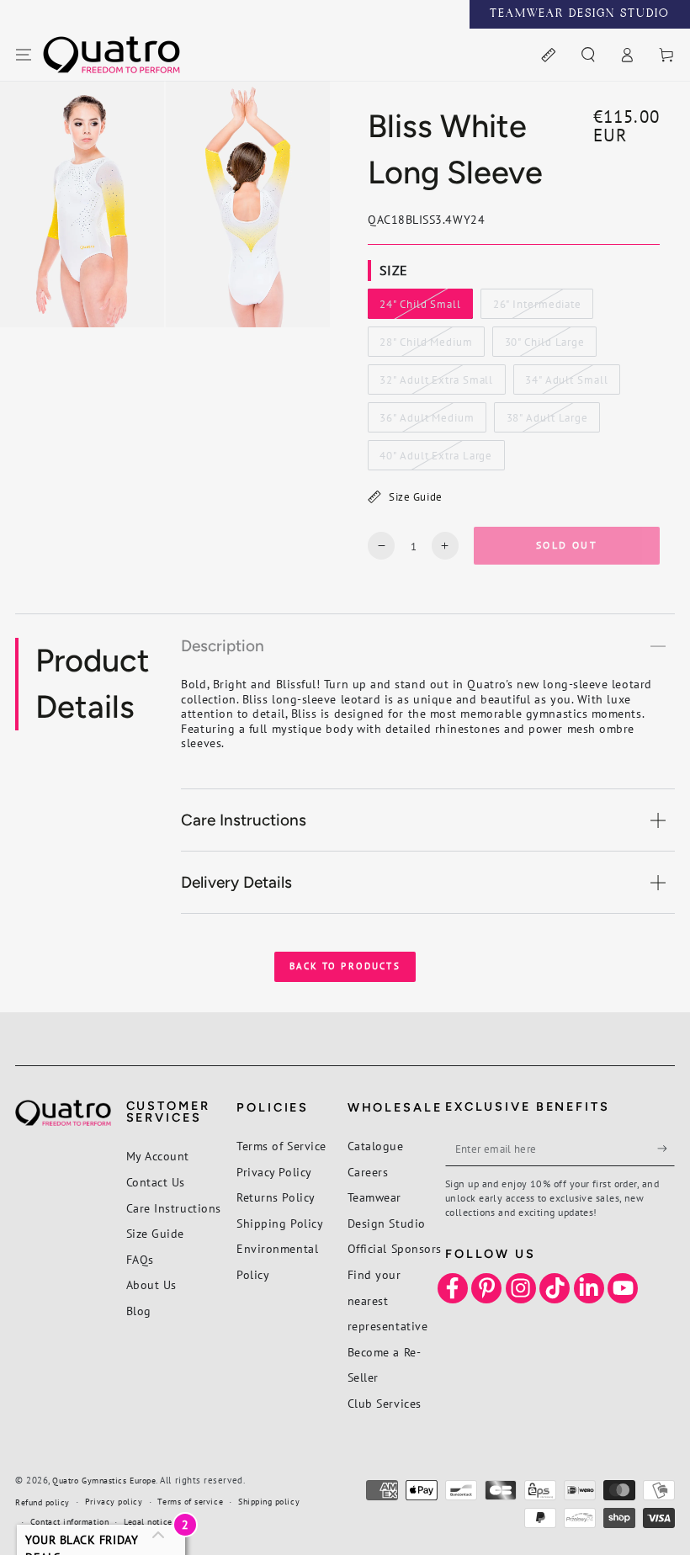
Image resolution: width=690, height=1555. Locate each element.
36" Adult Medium (427, 422)
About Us (151, 1284)
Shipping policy (269, 1501)
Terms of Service (281, 1146)
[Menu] (24, 55)
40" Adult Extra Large (436, 459)
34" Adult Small (566, 384)
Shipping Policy (279, 1223)
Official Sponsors (395, 1248)
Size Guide (415, 496)
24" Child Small (420, 308)
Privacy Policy (274, 1172)
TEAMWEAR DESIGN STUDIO (580, 14)
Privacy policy (114, 1501)
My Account (157, 1156)
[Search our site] (588, 55)
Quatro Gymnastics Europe (104, 1480)
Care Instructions (173, 1208)
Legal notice (148, 1521)
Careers (368, 1172)
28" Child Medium (426, 346)
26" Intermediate (536, 308)
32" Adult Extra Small (437, 384)
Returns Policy (276, 1197)
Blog (138, 1311)
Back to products (345, 966)
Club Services (385, 1403)
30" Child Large (544, 346)
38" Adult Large (547, 422)
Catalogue (376, 1146)
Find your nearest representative (388, 1300)
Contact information (69, 1521)
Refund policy (42, 1502)
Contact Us (155, 1182)
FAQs (140, 1259)
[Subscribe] (666, 1148)
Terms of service (190, 1501)
